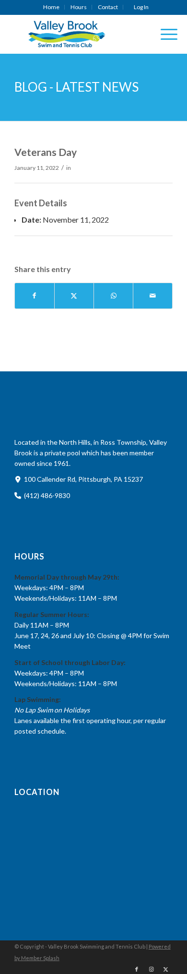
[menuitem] (51, 7)
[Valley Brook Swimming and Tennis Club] (77, 34)
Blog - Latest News (76, 87)
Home (51, 7)
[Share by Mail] (152, 295)
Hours (78, 7)
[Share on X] (74, 295)
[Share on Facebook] (34, 295)
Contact (108, 7)
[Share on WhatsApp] (113, 295)
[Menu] (164, 34)
